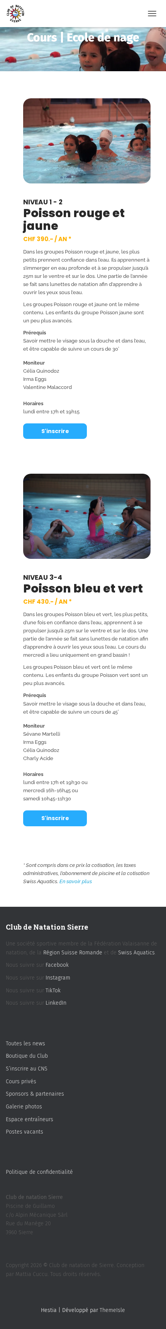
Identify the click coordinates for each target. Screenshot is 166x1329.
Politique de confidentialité (39, 1172)
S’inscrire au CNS (26, 1068)
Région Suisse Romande (72, 952)
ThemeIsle (112, 1310)
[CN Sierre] (18, 13)
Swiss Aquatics (136, 952)
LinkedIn (56, 1003)
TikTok (53, 990)
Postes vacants (24, 1132)
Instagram (58, 977)
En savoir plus (75, 881)
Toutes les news (25, 1043)
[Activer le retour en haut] (151, 1313)
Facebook (57, 965)
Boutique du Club (27, 1056)
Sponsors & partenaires (35, 1094)
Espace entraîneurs (29, 1119)
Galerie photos (24, 1106)
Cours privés (21, 1081)
